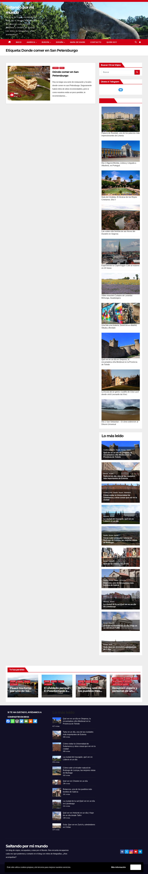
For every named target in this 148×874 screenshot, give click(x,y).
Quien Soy (111, 42)
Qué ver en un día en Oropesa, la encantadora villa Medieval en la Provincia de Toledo (119, 362)
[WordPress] (17, 721)
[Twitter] (22, 721)
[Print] (31, 721)
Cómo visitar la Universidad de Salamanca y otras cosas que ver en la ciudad (79, 746)
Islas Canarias (118, 681)
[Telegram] (35, 721)
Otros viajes (107, 100)
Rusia (62, 68)
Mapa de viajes (77, 42)
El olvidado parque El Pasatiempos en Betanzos (56, 690)
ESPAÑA (60, 42)
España (13, 681)
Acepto (136, 867)
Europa (55, 68)
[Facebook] (8, 721)
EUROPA (46, 42)
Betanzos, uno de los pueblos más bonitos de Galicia (90, 690)
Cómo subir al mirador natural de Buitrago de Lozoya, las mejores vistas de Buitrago (79, 770)
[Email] (26, 721)
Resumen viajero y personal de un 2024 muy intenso (124, 690)
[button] (136, 42)
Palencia (128, 681)
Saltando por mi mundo (27, 846)
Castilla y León (118, 678)
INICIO (19, 42)
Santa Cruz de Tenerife (120, 684)
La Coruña (14, 684)
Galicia (27, 681)
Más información (118, 867)
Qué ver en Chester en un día (75, 781)
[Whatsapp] (13, 721)
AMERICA (31, 42)
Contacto (95, 42)
